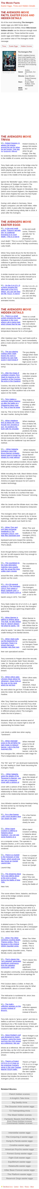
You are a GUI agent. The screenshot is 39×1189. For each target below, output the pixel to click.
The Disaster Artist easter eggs (19, 1106)
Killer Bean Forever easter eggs (19, 1170)
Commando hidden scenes (19, 1123)
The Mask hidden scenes (20, 1115)
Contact (16, 1186)
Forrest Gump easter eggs (19, 1153)
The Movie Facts (8, 1186)
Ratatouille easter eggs (19, 1166)
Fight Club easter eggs (19, 1158)
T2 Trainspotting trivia (19, 1111)
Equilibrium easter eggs (19, 1162)
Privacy (27, 1186)
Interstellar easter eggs (19, 1133)
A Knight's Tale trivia (19, 1098)
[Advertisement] (19, 111)
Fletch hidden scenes (19, 1094)
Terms (22, 1186)
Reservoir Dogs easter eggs (19, 1178)
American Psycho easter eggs (19, 1149)
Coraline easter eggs (20, 1145)
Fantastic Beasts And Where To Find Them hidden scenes (19, 1120)
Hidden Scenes (26, 46)
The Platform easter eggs (19, 1174)
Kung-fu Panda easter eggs (19, 1141)
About (32, 1186)
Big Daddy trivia (19, 1102)
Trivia (4, 46)
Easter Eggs (13, 46)
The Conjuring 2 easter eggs (19, 1137)
